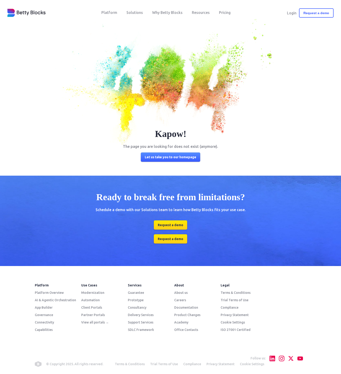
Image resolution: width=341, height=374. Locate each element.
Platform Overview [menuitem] (49, 293)
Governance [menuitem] (44, 315)
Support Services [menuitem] (140, 322)
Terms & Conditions (130, 364)
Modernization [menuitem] (92, 293)
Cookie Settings (252, 364)
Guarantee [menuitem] (136, 293)
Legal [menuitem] (225, 285)
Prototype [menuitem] (136, 300)
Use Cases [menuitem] (89, 285)
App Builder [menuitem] (44, 307)
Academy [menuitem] (181, 322)
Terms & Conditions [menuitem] (236, 293)
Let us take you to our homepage (170, 157)
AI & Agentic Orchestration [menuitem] (55, 300)
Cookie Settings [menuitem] (233, 322)
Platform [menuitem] (42, 285)
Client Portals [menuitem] (91, 307)
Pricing (225, 12)
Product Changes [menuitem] (187, 315)
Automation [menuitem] (90, 300)
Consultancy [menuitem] (137, 307)
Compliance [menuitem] (229, 307)
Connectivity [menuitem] (44, 322)
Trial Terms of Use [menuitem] (234, 300)
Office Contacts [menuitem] (186, 330)
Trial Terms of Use (164, 364)
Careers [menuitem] (180, 300)
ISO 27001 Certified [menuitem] (236, 330)
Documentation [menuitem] (186, 307)
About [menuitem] (179, 285)
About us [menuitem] (181, 293)
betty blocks (38, 364)
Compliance (192, 364)
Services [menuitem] (135, 285)
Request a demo (316, 13)
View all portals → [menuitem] (95, 322)
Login (291, 13)
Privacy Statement (220, 364)
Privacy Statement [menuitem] (235, 315)
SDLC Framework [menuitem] (141, 330)
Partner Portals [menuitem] (93, 315)
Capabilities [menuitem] (44, 330)
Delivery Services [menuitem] (141, 315)
